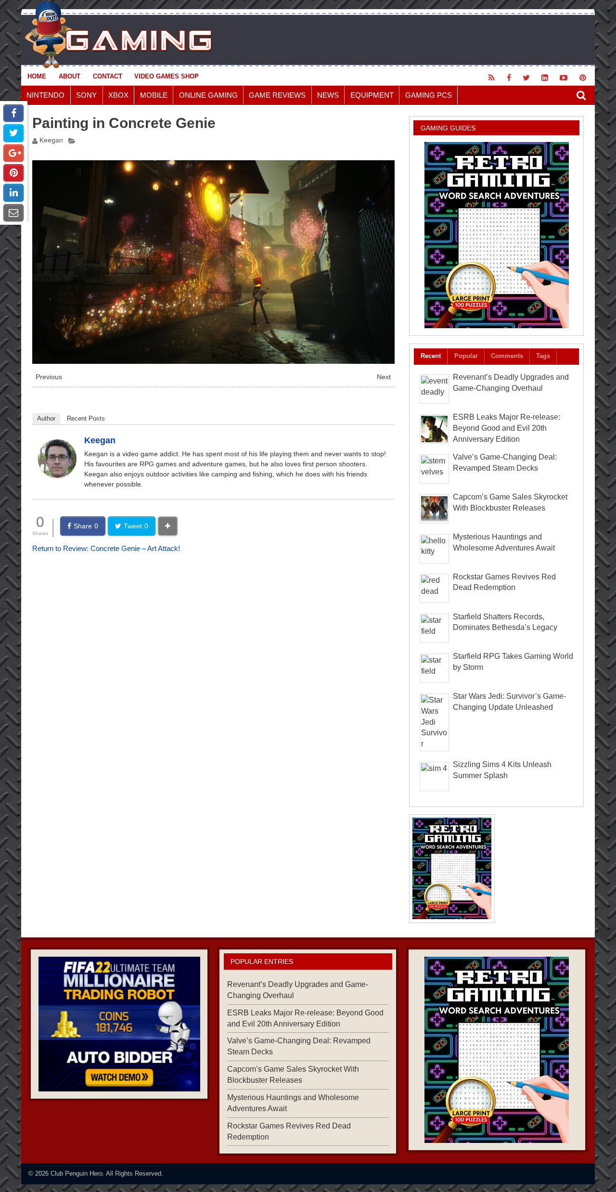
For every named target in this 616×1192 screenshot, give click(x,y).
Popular (466, 355)
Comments (507, 355)
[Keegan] (57, 475)
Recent (431, 355)
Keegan (51, 140)
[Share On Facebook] (13, 113)
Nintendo (45, 95)
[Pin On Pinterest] (13, 172)
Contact (107, 76)
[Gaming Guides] (119, 1024)
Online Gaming (208, 95)
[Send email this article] (13, 212)
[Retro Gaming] (496, 235)
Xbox (118, 95)
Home (36, 76)
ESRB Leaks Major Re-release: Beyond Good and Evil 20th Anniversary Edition (506, 428)
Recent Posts (86, 418)
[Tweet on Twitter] (13, 132)
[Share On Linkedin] (13, 192)
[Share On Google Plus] (13, 153)
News (328, 95)
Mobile (153, 95)
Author (46, 418)
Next (384, 377)
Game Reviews (277, 95)
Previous (49, 377)
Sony (86, 95)
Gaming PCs (428, 95)
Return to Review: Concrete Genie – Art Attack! (106, 548)
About (69, 76)
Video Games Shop (166, 76)
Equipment (372, 95)
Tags (543, 355)
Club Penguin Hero (77, 1173)
